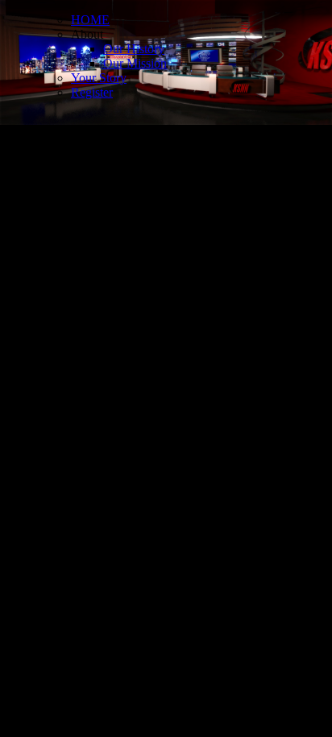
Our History (133, 49)
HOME (90, 20)
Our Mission (135, 63)
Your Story (99, 78)
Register (92, 92)
